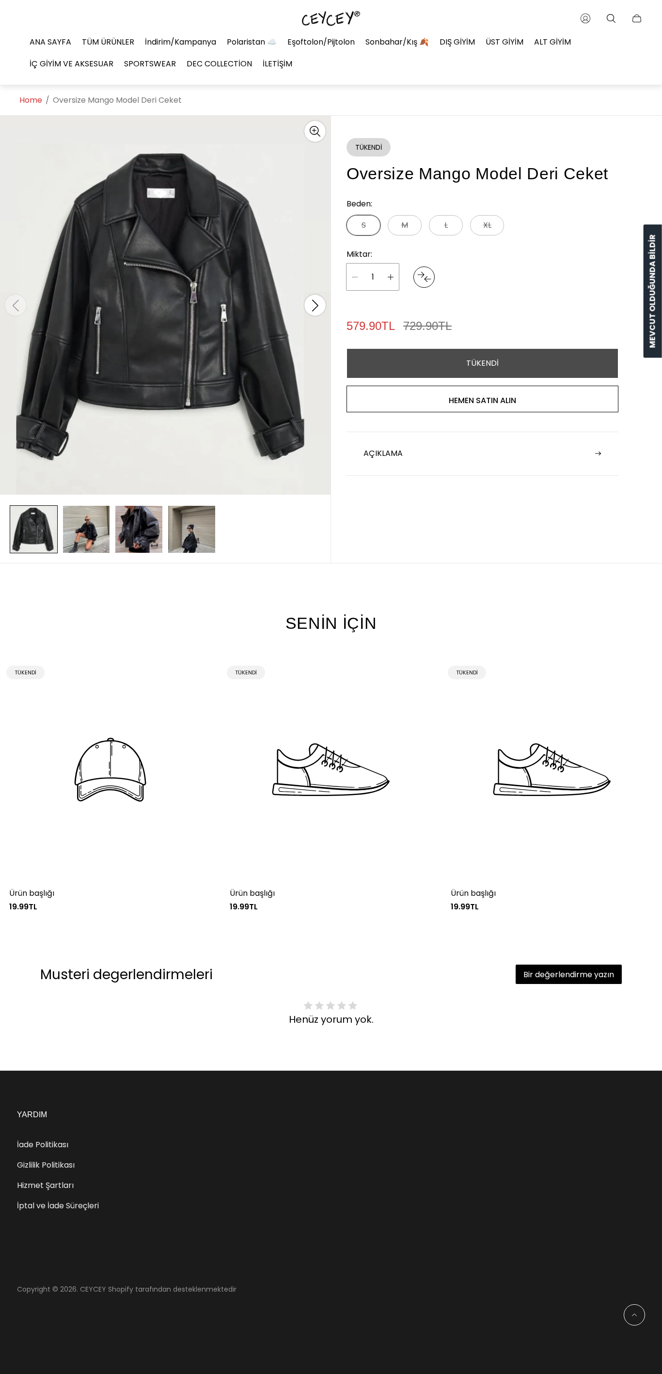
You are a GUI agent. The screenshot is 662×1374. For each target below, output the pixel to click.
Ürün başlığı (31, 893)
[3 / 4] (139, 529)
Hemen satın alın (482, 400)
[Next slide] (315, 305)
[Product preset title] (110, 769)
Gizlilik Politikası (46, 1165)
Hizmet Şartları (45, 1185)
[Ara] (611, 18)
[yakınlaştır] (315, 131)
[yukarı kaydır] (634, 1315)
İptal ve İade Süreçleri (58, 1205)
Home (30, 100)
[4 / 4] (192, 529)
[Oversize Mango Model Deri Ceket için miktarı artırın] (390, 277)
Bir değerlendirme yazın (568, 974)
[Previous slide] (15, 305)
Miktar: (359, 254)
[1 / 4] (34, 529)
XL (487, 225)
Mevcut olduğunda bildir (652, 291)
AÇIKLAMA (383, 453)
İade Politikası (42, 1144)
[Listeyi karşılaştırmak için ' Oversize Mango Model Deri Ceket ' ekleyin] (424, 277)
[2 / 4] (86, 529)
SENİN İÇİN (331, 623)
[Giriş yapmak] (585, 18)
